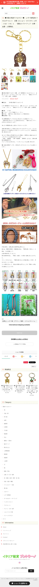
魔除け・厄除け (8, 440)
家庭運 (5, 457)
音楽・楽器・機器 (8, 481)
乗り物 (5, 488)
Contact (5, 537)
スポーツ (6, 491)
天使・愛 (6, 413)
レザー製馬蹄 (7, 495)
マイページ (6, 534)
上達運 (5, 461)
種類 (3, 319)
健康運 (5, 423)
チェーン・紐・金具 (9, 508)
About (4, 527)
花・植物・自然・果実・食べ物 (11, 478)
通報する (34, 366)
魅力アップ (7, 444)
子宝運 (5, 430)
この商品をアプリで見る (19, 344)
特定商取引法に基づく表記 (10, 544)
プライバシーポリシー (8, 540)
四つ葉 (5, 416)
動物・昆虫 (7, 471)
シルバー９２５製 (8, 512)
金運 (5, 420)
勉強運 (5, 433)
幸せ (5, 437)
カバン (4, 519)
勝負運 (5, 454)
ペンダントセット (8, 502)
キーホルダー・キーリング (10, 498)
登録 (31, 570)
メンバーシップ (7, 530)
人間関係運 (7, 450)
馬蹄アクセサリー (7, 406)
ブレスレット (7, 505)
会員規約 (35, 579)
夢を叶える (7, 447)
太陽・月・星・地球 (9, 474)
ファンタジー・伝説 (9, 484)
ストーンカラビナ (8, 515)
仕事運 (5, 427)
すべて (6, 356)
